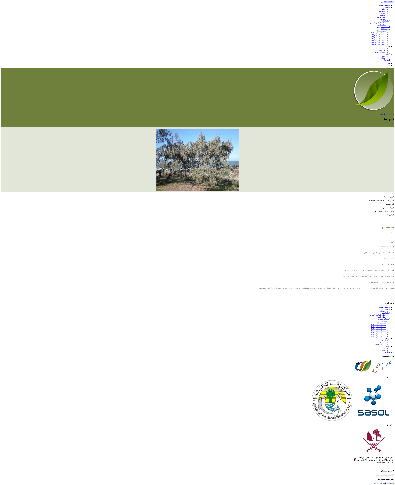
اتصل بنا (387, 60)
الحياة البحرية (381, 17)
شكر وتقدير (382, 50)
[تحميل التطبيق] (388, 483)
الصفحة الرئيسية (384, 5)
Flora (392, 114)
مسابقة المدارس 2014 (378, 44)
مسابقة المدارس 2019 (378, 34)
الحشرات (382, 11)
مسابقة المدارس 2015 (378, 42)
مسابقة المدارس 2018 (378, 36)
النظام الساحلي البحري (378, 23)
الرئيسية (382, 114)
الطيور (383, 9)
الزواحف (383, 13)
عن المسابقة (385, 29)
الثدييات (383, 15)
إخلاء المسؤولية (380, 52)
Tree (388, 114)
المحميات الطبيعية (383, 27)
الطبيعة (387, 7)
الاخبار (383, 56)
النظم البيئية (386, 21)
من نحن (387, 46)
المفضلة (383, 19)
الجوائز (383, 58)
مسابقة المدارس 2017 (378, 38)
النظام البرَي (382, 25)
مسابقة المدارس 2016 (378, 40)
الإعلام (388, 54)
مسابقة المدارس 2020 (378, 33)
